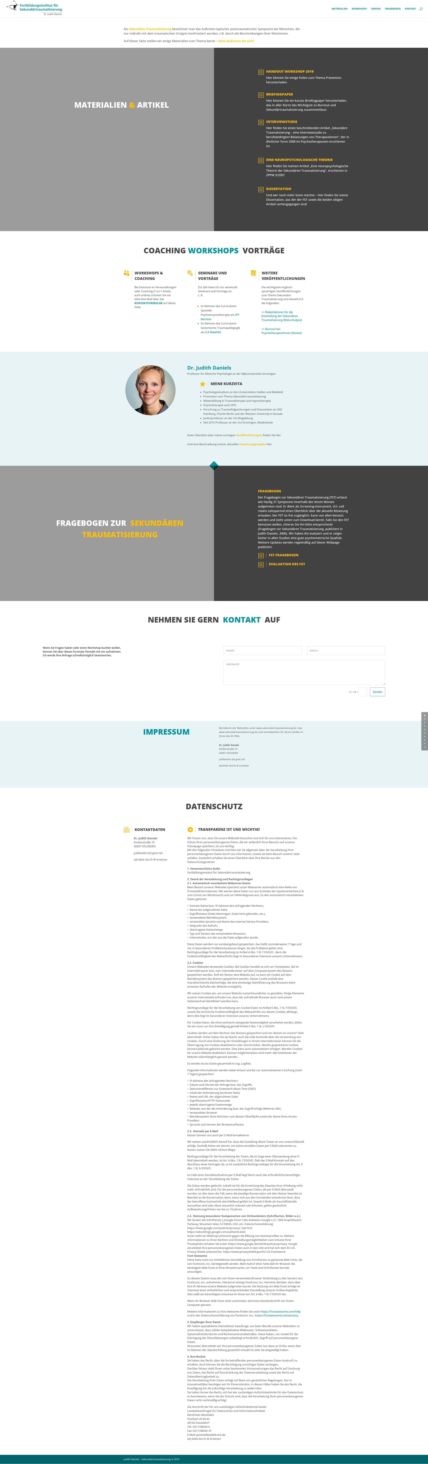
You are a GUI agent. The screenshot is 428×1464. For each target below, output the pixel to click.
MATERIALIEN (339, 9)
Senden (377, 692)
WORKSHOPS (359, 9)
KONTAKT (410, 9)
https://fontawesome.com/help (281, 1311)
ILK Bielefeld (213, 332)
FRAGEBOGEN (393, 9)
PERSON (376, 9)
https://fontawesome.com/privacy (276, 1315)
